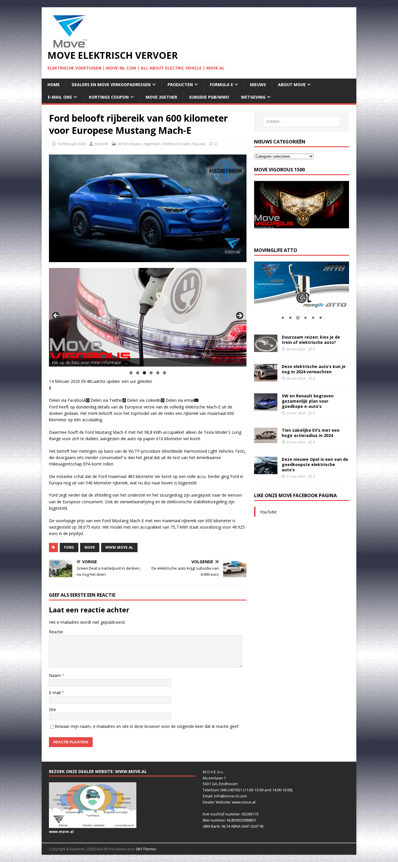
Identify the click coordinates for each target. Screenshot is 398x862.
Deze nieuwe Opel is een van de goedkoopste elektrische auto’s (315, 464)
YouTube (268, 512)
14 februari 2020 (71, 143)
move (89, 547)
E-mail (55, 692)
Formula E (221, 84)
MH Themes (146, 849)
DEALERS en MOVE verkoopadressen (111, 84)
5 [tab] (157, 372)
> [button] (239, 316)
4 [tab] (151, 372)
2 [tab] (137, 372)
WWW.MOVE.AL (119, 547)
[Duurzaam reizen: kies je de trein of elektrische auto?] (265, 348)
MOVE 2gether (161, 97)
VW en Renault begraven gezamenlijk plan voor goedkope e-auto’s (308, 401)
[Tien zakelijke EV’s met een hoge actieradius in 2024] (265, 439)
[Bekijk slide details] (147, 317)
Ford (69, 547)
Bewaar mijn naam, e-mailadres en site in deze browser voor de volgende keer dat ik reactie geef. (147, 726)
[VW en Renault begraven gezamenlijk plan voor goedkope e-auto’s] (265, 407)
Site (52, 709)
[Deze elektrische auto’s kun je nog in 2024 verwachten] (265, 378)
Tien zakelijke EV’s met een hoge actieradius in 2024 (310, 432)
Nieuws (258, 84)
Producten (180, 84)
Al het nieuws (129, 143)
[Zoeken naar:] (301, 122)
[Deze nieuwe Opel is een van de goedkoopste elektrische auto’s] (265, 470)
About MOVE (292, 84)
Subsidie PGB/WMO (209, 97)
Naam (55, 675)
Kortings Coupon (109, 97)
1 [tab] (131, 372)
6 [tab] (164, 372)
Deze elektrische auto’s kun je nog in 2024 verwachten (314, 369)
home (53, 84)
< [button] (56, 316)
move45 (101, 143)
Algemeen (152, 143)
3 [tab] (144, 372)
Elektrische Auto (177, 143)
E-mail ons (60, 97)
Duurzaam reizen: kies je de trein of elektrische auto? (311, 339)
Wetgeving (253, 97)
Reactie (56, 631)
